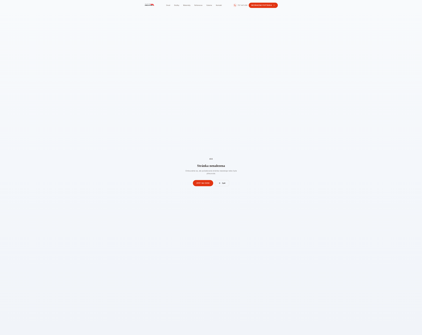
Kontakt (219, 5)
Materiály (186, 5)
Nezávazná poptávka (261, 5)
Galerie (209, 5)
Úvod (168, 5)
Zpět (223, 183)
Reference (198, 5)
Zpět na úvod (203, 183)
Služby (176, 5)
